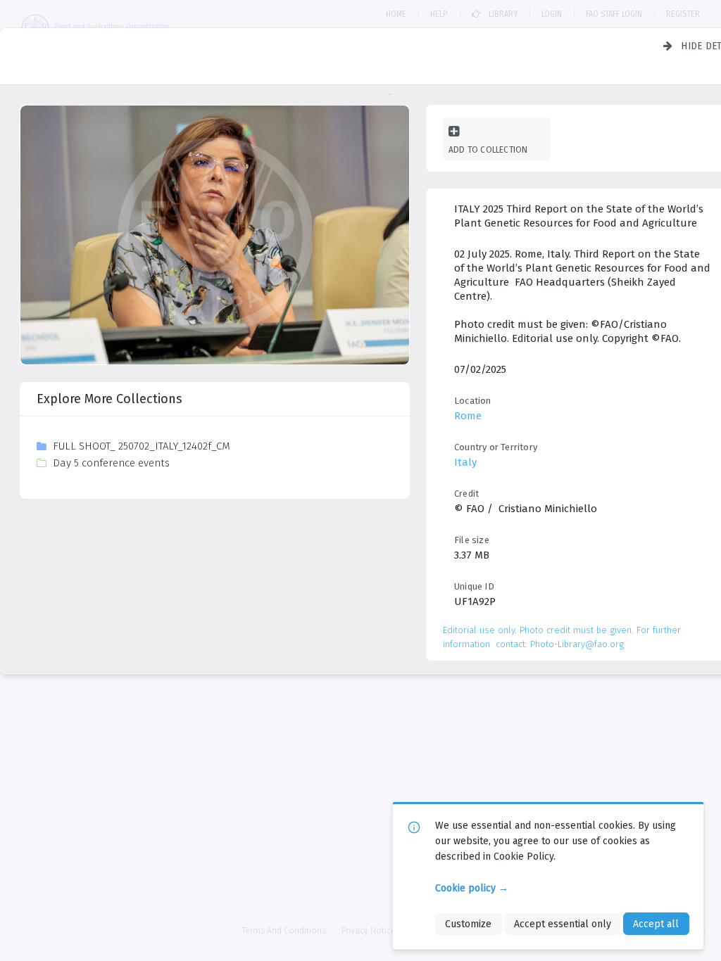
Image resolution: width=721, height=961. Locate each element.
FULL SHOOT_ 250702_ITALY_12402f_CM (141, 446)
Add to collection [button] (488, 149)
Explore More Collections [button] (109, 399)
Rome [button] (468, 415)
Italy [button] (465, 462)
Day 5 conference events (111, 463)
